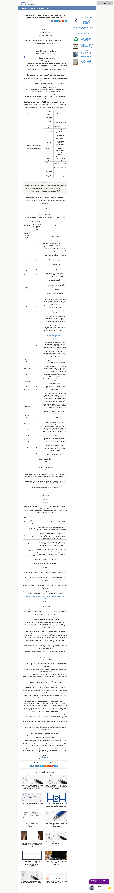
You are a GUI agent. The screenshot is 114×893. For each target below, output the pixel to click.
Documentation (40, 8)
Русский (91, 3)
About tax (25, 2)
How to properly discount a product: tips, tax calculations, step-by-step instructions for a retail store (86, 47)
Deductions (32, 8)
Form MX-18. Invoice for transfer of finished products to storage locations (86, 38)
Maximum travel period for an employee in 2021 (83, 28)
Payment (24, 8)
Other (48, 8)
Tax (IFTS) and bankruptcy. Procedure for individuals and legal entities (86, 61)
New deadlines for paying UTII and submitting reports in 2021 (83, 33)
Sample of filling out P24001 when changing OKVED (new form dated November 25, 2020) (86, 54)
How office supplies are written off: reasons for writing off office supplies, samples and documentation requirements (86, 20)
